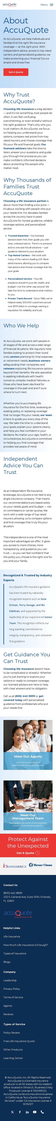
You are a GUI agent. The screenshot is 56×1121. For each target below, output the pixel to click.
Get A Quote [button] (25, 853)
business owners (39, 360)
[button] (47, 4)
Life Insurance (11, 936)
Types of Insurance (14, 953)
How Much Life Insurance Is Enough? (25, 945)
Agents (7, 1005)
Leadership (10, 980)
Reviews (8, 1014)
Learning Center (13, 1058)
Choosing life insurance (18, 109)
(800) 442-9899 (25, 696)
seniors (15, 356)
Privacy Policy (11, 988)
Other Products (13, 1049)
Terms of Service (13, 997)
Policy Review (11, 1032)
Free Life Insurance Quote (19, 1041)
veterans (9, 368)
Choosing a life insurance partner (24, 201)
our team (46, 415)
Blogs (6, 962)
